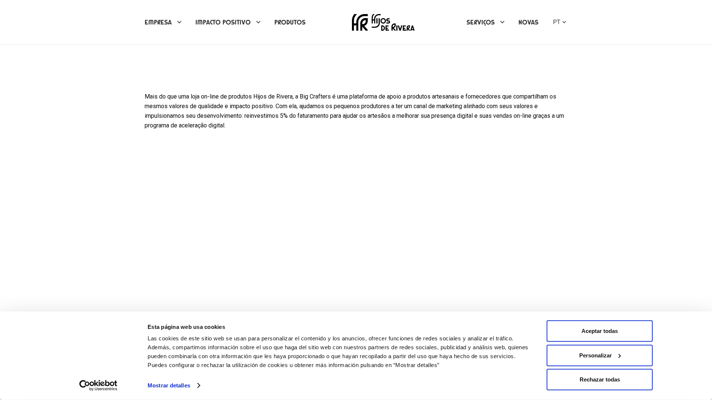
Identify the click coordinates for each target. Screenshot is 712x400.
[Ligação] (383, 22)
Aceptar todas (599, 331)
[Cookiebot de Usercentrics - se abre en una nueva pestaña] (98, 385)
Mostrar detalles (169, 385)
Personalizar (595, 355)
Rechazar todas (600, 379)
